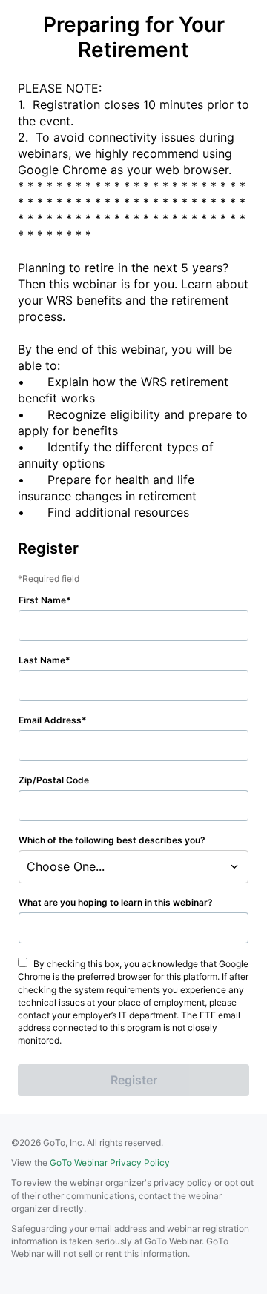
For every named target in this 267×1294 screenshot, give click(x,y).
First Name (42, 599)
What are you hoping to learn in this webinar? (116, 902)
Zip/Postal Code (54, 780)
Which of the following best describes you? (112, 840)
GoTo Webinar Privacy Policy (110, 1162)
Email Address (50, 720)
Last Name (42, 660)
